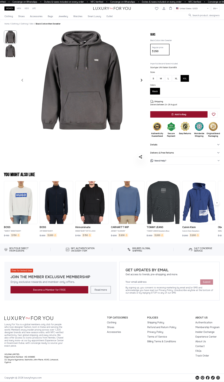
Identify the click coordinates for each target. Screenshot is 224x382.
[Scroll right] (217, 202)
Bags (50, 16)
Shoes (21, 16)
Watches (77, 16)
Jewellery (63, 16)
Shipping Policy (155, 322)
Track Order (202, 355)
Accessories (36, 16)
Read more (100, 289)
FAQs (198, 351)
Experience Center (206, 336)
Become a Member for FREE (49, 289)
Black (155, 91)
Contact (200, 346)
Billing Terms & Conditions (161, 341)
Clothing (8, 16)
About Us (200, 341)
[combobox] (192, 8)
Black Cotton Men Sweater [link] (48, 23)
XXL (185, 78)
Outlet (109, 16)
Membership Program (207, 327)
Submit (207, 282)
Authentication (203, 322)
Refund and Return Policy (161, 327)
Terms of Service (157, 336)
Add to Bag (180, 114)
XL (176, 78)
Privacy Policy (155, 332)
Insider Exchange (205, 332)
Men (19, 8)
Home (6, 23)
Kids (27, 8)
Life (34, 8)
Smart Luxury (94, 16)
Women (9, 8)
